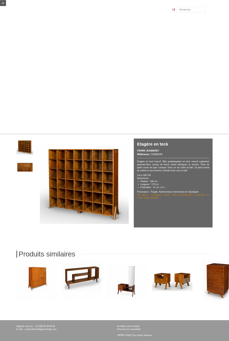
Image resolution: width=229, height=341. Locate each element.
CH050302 (127, 314)
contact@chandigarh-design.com (40, 329)
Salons (19, 37)
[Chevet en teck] (172, 280)
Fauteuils (20, 22)
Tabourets (21, 28)
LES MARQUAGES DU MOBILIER (32, 83)
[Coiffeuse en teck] (127, 280)
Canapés (20, 34)
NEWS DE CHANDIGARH (28, 89)
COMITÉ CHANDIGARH (28, 95)
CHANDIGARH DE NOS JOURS (31, 86)
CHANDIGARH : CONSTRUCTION (32, 77)
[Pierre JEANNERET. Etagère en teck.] (24, 147)
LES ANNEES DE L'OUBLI (28, 80)
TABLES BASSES (24, 49)
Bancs (19, 31)
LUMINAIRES (23, 62)
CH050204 (82, 314)
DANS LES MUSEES (26, 92)
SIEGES (20, 16)
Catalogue (36, 128)
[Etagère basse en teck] (82, 280)
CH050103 (217, 314)
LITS (18, 43)
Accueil (22, 128)
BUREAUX (21, 52)
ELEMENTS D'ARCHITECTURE (31, 65)
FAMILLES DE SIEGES (27, 101)
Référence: (143, 154)
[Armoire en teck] (36, 280)
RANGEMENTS (23, 56)
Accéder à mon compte (128, 326)
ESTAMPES (21, 71)
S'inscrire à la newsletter (129, 329)
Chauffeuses (22, 25)
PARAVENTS (22, 59)
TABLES (20, 46)
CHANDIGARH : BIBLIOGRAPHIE (32, 98)
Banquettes (21, 40)
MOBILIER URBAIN (26, 68)
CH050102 (36, 314)
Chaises (20, 19)
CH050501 (172, 314)
